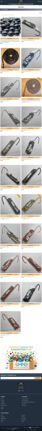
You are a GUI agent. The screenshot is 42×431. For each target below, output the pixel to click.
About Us (2, 398)
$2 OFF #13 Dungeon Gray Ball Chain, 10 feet (7, 217)
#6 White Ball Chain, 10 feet (4, 100)
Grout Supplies (23, 418)
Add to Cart (9, 38)
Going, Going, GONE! (25, 398)
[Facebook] (19, 391)
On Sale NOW (24, 403)
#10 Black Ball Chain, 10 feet (25, 305)
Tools (2, 421)
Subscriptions (3, 403)
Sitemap (2, 408)
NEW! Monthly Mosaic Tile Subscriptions (28, 402)
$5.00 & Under (24, 405)
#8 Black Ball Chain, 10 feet (4, 71)
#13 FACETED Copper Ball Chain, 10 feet (27, 276)
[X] (21, 391)
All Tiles (2, 415)
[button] (40, 13)
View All (22, 421)
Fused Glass (3, 416)
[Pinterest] (23, 391)
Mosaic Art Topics (4, 405)
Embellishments (3, 418)
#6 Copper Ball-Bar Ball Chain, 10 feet (27, 247)
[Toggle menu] (1, 1)
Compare (20, 38)
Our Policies (3, 402)
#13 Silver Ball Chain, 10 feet (4, 159)
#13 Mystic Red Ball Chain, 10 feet (26, 188)
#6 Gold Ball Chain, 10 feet (4, 247)
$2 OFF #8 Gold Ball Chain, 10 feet (26, 217)
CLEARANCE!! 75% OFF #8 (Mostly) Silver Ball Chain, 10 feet (30, 100)
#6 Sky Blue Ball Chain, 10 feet (26, 71)
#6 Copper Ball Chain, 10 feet (4, 276)
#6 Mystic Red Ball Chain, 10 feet (5, 188)
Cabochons (23, 415)
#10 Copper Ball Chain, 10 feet (5, 334)
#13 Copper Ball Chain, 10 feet (5, 305)
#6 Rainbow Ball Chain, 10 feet (26, 159)
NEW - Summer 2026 (25, 400)
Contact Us (2, 400)
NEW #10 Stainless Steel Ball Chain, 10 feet (28, 40)
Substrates (23, 416)
